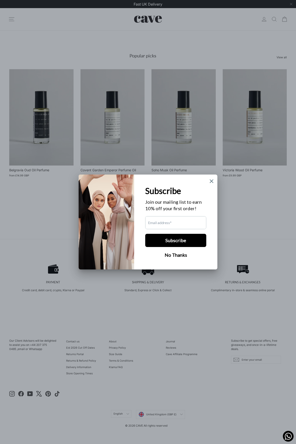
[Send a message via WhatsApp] (288, 436)
